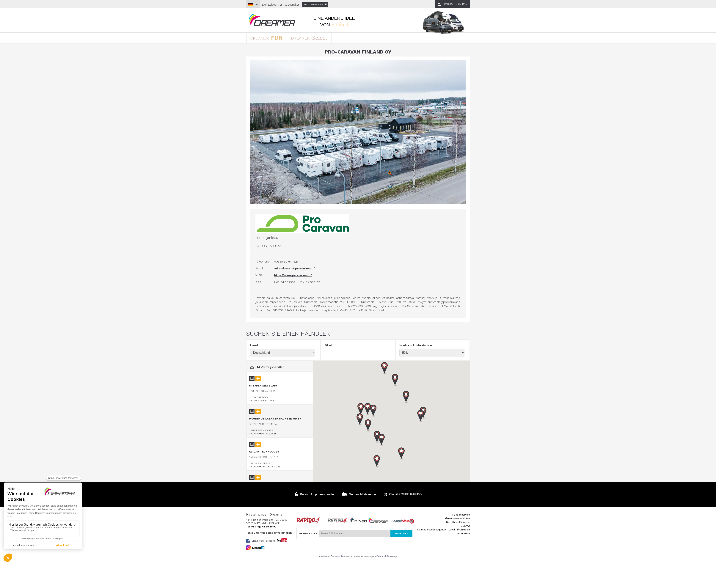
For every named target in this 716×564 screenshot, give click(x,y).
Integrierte (324, 556)
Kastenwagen (368, 556)
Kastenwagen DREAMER (272, 20)
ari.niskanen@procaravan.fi (294, 268)
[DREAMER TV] (280, 539)
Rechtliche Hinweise (458, 522)
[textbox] (357, 352)
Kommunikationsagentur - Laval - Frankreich (443, 529)
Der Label (268, 4)
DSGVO (465, 525)
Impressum (463, 533)
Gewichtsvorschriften (457, 518)
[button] (420, 416)
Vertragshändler (288, 4)
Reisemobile (337, 556)
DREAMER (260, 38)
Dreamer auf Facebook (263, 541)
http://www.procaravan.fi (293, 275)
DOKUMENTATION (455, 4)
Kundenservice (313, 4)
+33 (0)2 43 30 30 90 (263, 526)
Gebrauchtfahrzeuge (386, 556)
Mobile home (352, 556)
